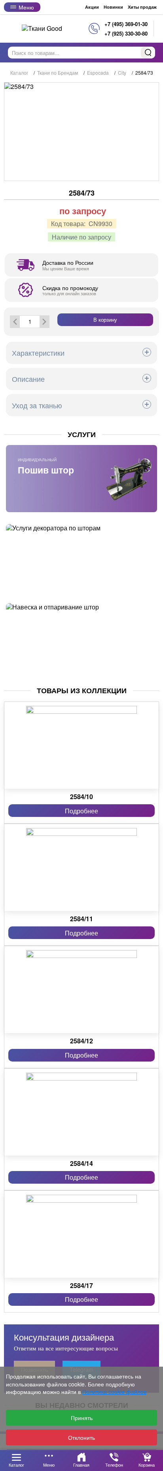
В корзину (105, 319)
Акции (92, 6)
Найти (148, 52)
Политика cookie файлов (114, 1392)
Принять (82, 1418)
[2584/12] (81, 989)
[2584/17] (81, 1234)
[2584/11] (81, 867)
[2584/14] (81, 1112)
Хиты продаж (142, 6)
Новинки (113, 6)
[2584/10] (81, 745)
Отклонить (81, 1437)
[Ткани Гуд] (42, 28)
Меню (26, 7)
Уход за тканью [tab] (37, 405)
